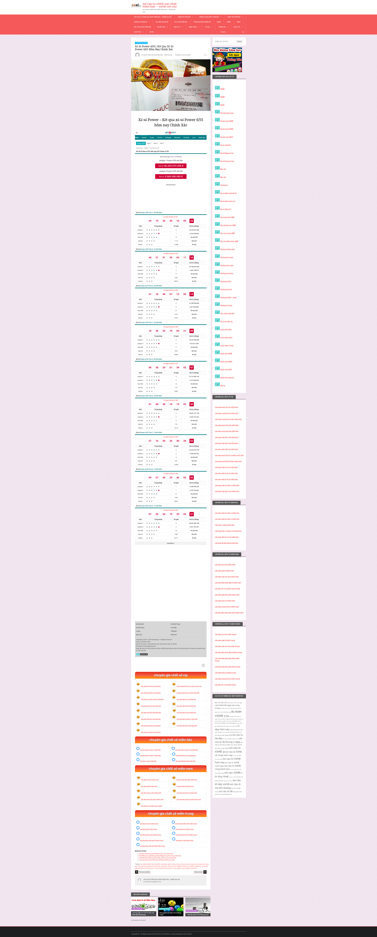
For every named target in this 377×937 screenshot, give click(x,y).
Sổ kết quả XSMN (226, 129)
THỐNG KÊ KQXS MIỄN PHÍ (202, 22)
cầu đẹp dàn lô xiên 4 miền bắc (150, 755)
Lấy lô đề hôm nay (180, 22)
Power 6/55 (185, 866)
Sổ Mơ (151, 32)
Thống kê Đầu (225, 281)
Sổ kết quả (161, 27)
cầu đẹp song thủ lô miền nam (187, 793)
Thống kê (221, 27)
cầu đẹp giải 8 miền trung (148, 829)
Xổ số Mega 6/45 (226, 153)
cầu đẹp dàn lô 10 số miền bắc (186, 755)
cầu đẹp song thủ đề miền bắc (151, 712)
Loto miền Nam (226, 337)
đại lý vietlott (156, 864)
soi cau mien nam (234, 769)
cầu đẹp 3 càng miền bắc (148, 761)
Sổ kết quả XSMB (226, 121)
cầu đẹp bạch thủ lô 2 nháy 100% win (189, 686)
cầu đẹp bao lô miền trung (185, 829)
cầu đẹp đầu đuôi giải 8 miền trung (151, 840)
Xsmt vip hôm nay (233, 17)
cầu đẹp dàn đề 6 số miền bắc (151, 725)
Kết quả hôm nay (227, 113)
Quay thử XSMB (226, 354)
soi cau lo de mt (236, 745)
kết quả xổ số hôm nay (142, 27)
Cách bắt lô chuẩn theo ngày (234, 702)
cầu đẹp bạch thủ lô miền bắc (151, 686)
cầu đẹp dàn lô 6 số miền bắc (186, 706)
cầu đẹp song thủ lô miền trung (186, 835)
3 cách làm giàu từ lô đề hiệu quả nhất (198, 914)
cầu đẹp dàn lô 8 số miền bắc (186, 712)
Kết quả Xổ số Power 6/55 (180, 864)
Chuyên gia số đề (161, 22)
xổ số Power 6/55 (148, 868)
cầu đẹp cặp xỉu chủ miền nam (151, 793)
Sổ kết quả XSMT (226, 137)
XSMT (239, 22)
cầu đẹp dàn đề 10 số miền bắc (187, 725)
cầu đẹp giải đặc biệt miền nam (186, 779)
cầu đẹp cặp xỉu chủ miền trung (150, 835)
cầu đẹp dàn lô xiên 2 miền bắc (187, 719)
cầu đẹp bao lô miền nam (185, 786)
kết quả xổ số (221, 726)
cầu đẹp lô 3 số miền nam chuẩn (151, 806)
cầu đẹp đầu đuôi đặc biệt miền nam (189, 799)
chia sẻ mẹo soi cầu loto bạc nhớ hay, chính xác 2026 (157, 860)
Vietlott (177, 27)
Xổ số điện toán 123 (227, 201)
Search (239, 41)
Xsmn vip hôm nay (140, 22)
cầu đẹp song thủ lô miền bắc (151, 693)
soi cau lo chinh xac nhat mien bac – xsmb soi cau (160, 5)
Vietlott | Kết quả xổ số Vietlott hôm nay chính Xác (156, 854)
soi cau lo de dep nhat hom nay (231, 738)
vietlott (192, 866)
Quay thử (137, 32)
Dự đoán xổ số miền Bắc (228, 723)
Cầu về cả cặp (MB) (227, 233)
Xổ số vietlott (225, 145)
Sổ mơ (222, 386)
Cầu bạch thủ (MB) (227, 217)
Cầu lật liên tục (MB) (228, 225)
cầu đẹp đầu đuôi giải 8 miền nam (152, 799)
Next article (199, 872)
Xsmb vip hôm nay (184, 17)
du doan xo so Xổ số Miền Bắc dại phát (229, 708)
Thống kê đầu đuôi (227, 249)
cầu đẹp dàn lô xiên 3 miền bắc (150, 750)
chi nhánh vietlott (145, 864)
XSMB (219, 22)
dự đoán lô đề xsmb (234, 716)
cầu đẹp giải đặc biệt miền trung (186, 823)
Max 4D (223, 177)
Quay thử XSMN (226, 362)
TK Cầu (207, 27)
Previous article (144, 872)
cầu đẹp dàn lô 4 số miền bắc (186, 699)
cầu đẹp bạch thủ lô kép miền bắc (188, 693)
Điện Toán (192, 27)
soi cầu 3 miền (232, 777)
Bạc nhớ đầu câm (221, 703)
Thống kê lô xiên (226, 265)
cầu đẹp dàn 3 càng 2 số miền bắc (186, 750)
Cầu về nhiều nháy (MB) (229, 241)
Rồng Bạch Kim (221, 732)
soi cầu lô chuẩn (228, 780)
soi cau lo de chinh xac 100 (234, 732)
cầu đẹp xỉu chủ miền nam (149, 779)
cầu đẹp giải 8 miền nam (149, 786)
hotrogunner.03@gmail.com (152, 881)
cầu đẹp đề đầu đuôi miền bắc (185, 761)
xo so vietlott (177, 868)
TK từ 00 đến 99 (226, 321)
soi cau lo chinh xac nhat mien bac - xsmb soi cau (156, 55)
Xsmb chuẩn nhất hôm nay (209, 17)
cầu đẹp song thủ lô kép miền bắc (152, 699)
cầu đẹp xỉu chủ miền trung (149, 823)
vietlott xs (198, 866)
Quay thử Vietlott (227, 378)
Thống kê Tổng (226, 305)
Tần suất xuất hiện (227, 313)
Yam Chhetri (187, 934)
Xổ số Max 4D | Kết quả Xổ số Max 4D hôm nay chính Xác (157, 858)
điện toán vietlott (166, 864)
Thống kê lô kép (226, 273)
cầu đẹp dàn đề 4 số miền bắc (151, 719)
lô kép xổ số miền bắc (230, 726)
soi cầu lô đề (226, 791)
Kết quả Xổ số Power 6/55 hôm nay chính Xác (152, 866)
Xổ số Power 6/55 (227, 161)
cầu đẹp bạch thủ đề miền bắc (151, 706)
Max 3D (223, 169)
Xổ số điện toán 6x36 (228, 193)
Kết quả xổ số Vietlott (174, 866)
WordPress (166, 934)
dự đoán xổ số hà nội (227, 721)
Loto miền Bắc (226, 329)
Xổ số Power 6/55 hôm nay (163, 868)
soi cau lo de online (222, 748)
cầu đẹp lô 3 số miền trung (184, 840)
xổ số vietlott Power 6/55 (189, 868)
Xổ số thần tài (225, 209)
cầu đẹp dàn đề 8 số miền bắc (151, 732)
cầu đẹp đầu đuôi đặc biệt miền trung (152, 846)
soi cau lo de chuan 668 (223, 735)
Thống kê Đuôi (226, 289)
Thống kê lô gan (226, 257)
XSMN (229, 22)
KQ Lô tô (237, 27)
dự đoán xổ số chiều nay (231, 719)
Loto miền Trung (226, 345)
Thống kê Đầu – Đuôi (228, 297)
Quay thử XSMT (226, 369)
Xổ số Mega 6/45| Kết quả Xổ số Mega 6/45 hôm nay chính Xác (160, 856)
